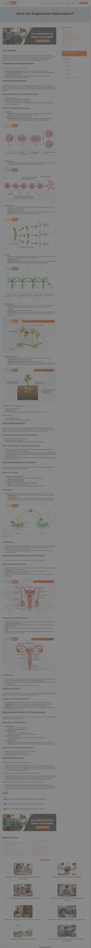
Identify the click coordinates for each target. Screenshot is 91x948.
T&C (62, 43)
